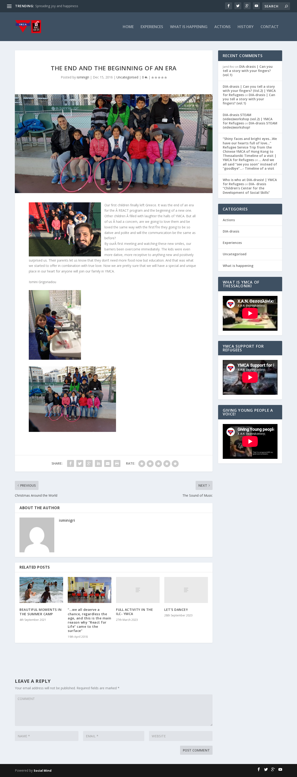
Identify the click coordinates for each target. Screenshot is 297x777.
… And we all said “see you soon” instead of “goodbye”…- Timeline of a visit (250, 164)
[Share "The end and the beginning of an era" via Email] (107, 463)
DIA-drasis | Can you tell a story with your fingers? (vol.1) (248, 70)
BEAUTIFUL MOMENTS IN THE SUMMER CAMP (40, 611)
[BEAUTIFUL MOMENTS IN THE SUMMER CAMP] (41, 590)
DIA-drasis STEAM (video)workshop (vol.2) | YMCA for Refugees (247, 119)
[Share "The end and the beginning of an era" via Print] (117, 463)
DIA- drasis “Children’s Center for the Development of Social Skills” (246, 188)
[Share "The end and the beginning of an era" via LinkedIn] (98, 463)
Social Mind (43, 770)
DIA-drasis (231, 231)
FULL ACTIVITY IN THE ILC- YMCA (134, 611)
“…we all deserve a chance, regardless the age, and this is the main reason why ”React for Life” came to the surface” (89, 620)
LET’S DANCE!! (176, 609)
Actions (222, 27)
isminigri (83, 77)
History (246, 27)
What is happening (188, 27)
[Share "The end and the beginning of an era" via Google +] (89, 463)
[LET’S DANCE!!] (186, 590)
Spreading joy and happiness (56, 6)
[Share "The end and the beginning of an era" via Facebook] (70, 463)
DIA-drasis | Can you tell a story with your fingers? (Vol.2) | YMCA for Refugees (249, 90)
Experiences (152, 27)
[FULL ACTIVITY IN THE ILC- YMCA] (138, 590)
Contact (270, 27)
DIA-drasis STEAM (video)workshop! (250, 125)
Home (128, 27)
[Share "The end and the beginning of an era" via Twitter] (79, 463)
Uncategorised (127, 77)
